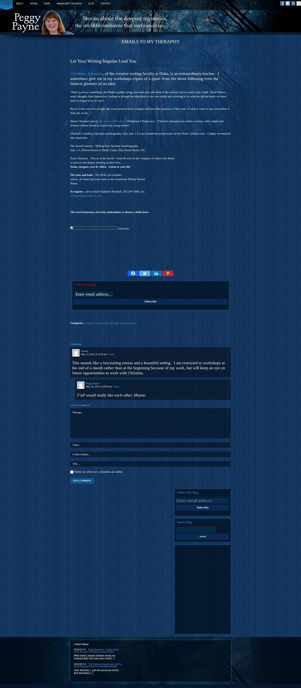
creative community (96, 323)
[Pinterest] (167, 273)
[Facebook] (133, 273)
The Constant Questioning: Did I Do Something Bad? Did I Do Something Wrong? (98, 665)
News (47, 3)
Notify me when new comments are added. (98, 472)
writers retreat (127, 323)
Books (33, 3)
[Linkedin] (156, 273)
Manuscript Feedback (69, 3)
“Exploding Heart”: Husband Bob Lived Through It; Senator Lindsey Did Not (96, 650)
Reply (112, 354)
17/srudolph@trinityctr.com (86, 195)
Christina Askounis (87, 73)
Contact (106, 3)
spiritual (113, 323)
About (20, 3)
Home (6, 3)
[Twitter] (144, 273)
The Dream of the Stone (112, 121)
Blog (91, 3)
